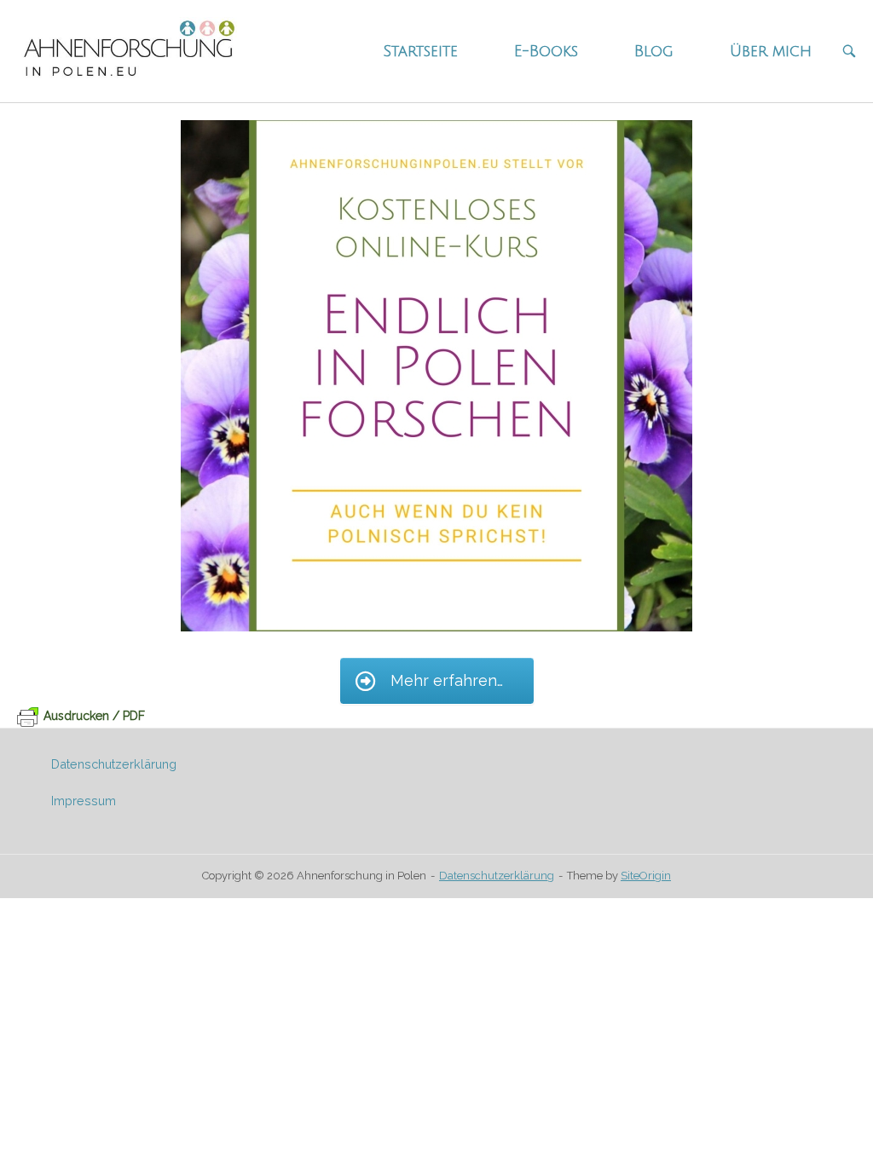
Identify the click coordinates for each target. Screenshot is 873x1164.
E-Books (546, 51)
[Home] (128, 50)
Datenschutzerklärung (113, 764)
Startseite (420, 51)
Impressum (83, 800)
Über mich (771, 51)
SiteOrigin (646, 875)
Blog (654, 51)
